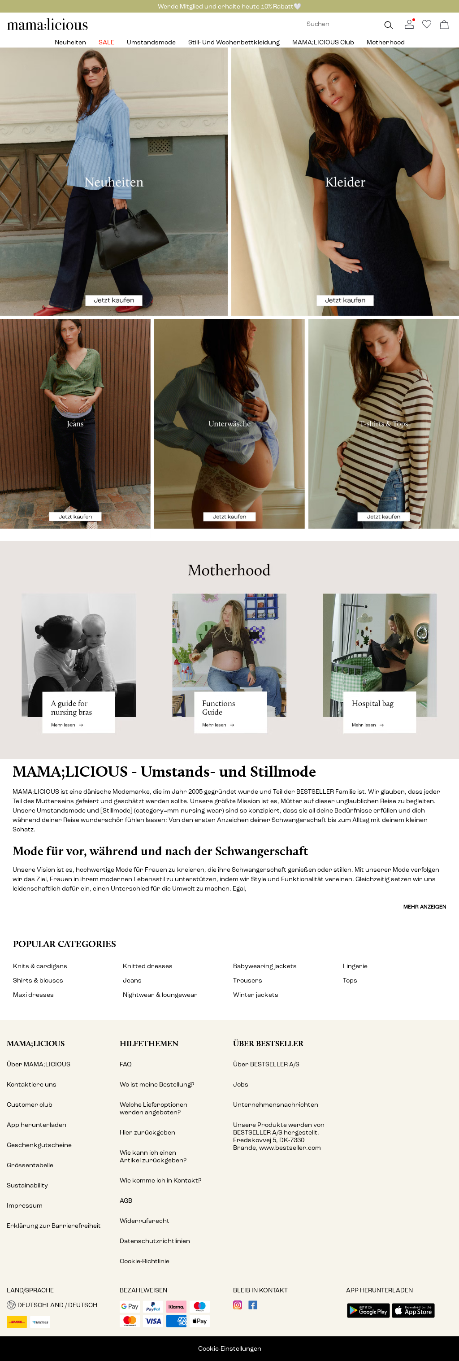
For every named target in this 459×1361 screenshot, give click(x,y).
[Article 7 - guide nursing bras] (76, 649)
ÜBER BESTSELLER (268, 1043)
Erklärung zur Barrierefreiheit (54, 1226)
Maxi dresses (33, 995)
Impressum (25, 1205)
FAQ (126, 1064)
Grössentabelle (30, 1165)
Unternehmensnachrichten (275, 1105)
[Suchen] (388, 25)
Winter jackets (255, 995)
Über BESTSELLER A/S (266, 1064)
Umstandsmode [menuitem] (151, 42)
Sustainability (27, 1185)
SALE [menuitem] (106, 42)
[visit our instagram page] (237, 1307)
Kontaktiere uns (31, 1084)
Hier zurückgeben (147, 1132)
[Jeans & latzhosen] (75, 428)
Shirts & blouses (38, 980)
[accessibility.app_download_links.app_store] (413, 1318)
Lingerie (355, 966)
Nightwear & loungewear (160, 995)
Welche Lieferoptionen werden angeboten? (153, 1108)
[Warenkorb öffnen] (444, 25)
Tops (350, 980)
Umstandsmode (61, 810)
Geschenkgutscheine (39, 1145)
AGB (126, 1200)
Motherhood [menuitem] (386, 42)
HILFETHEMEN (149, 1043)
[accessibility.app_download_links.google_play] (368, 1318)
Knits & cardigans (40, 966)
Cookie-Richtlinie (144, 1261)
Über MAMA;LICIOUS (38, 1064)
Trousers (247, 980)
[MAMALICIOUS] (47, 29)
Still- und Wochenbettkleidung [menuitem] (234, 42)
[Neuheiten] (114, 182)
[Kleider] (345, 182)
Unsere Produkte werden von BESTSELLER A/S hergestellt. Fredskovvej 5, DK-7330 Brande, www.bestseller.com (279, 1136)
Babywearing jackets (265, 966)
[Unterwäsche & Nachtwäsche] (229, 428)
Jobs (240, 1084)
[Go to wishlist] (426, 26)
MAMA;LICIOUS (36, 1043)
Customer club (29, 1105)
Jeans (132, 980)
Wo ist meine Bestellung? (157, 1084)
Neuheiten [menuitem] (70, 42)
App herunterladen (36, 1125)
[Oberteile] (383, 428)
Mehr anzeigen (424, 907)
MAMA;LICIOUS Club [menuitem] (323, 42)
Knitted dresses (148, 966)
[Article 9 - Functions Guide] (229, 649)
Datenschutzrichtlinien (155, 1241)
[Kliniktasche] (382, 649)
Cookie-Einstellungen (229, 1348)
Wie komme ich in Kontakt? (160, 1180)
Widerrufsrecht (144, 1221)
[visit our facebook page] (252, 1307)
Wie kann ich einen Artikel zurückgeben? (153, 1156)
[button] (60, 1304)
